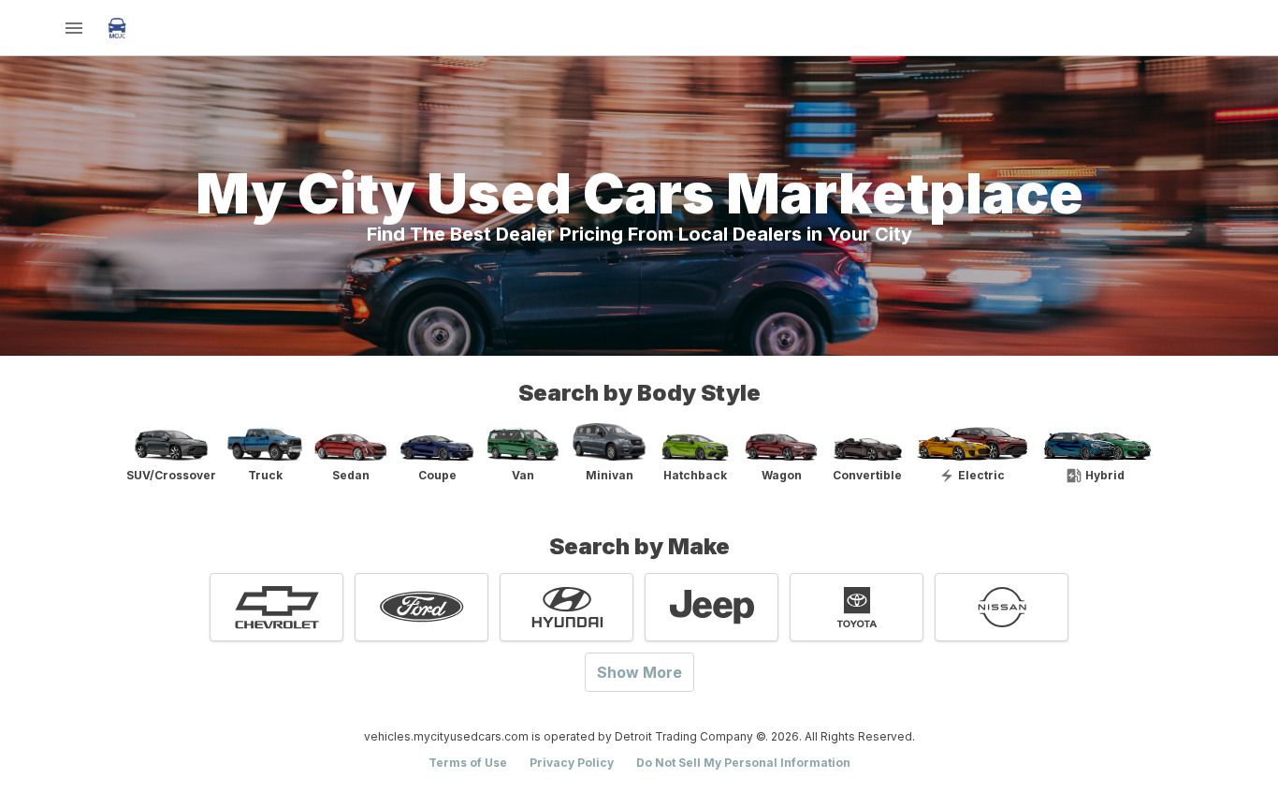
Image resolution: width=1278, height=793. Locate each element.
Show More (639, 672)
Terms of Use (467, 763)
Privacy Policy (572, 763)
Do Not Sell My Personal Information (743, 763)
